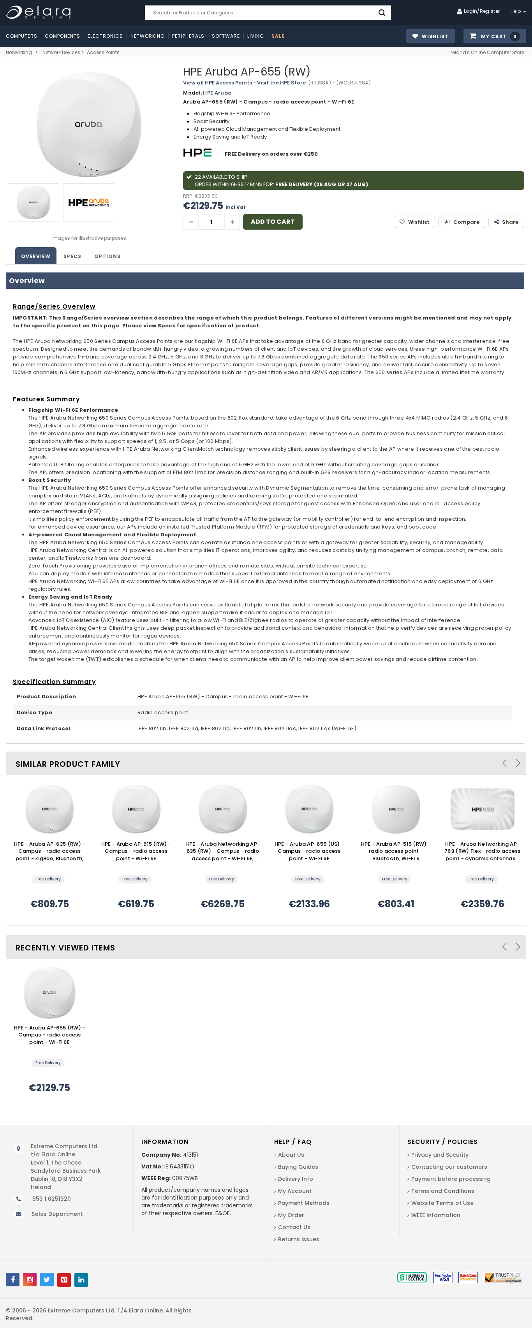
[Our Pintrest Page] (64, 1280)
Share (510, 222)
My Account (295, 1191)
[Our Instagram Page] (30, 1279)
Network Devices (61, 52)
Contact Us (294, 1227)
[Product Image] (49, 809)
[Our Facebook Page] (12, 1279)
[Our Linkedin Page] (81, 1280)
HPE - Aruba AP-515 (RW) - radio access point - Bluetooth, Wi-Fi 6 (396, 851)
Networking (19, 52)
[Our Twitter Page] (47, 1279)
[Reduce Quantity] (191, 222)
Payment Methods (303, 1203)
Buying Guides (298, 1167)
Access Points (103, 52)
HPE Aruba (217, 93)
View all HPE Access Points (217, 82)
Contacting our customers (449, 1167)
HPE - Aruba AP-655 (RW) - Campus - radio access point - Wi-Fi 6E (49, 1035)
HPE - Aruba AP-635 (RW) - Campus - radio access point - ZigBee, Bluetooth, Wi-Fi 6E (49, 851)
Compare (466, 222)
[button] (495, 36)
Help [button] (517, 11)
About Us (291, 1155)
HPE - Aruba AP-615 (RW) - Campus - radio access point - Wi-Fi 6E (136, 851)
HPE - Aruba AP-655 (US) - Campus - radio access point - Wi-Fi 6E (309, 851)
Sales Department (57, 1214)
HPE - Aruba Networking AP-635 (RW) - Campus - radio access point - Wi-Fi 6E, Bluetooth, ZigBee (222, 851)
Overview (36, 256)
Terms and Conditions (442, 1191)
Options (107, 256)
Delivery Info (295, 1179)
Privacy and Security (440, 1155)
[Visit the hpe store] (198, 154)
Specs (72, 256)
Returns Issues (298, 1239)
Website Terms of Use (442, 1203)
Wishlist (418, 222)
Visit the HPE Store (281, 82)
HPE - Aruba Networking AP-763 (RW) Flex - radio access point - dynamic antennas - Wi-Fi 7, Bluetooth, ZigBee (482, 851)
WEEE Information (435, 1215)
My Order (291, 1215)
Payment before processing (451, 1179)
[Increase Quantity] (232, 222)
